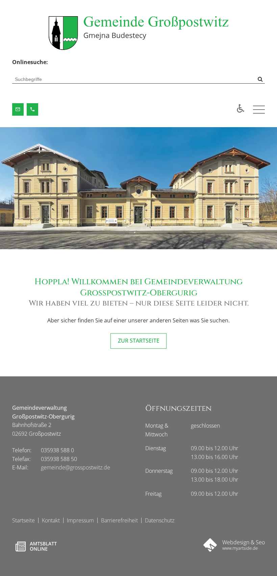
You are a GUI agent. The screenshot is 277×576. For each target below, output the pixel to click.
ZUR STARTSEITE (138, 340)
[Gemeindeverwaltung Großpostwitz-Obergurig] (138, 33)
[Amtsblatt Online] (36, 546)
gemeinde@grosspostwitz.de (75, 467)
